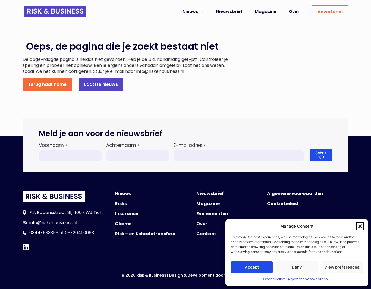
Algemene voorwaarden (308, 279)
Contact (206, 234)
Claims (123, 224)
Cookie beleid (282, 203)
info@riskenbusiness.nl (160, 71)
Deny (297, 267)
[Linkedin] (26, 247)
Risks (121, 203)
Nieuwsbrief (229, 11)
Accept (252, 267)
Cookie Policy (274, 279)
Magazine (265, 11)
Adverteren (330, 12)
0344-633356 (43, 233)
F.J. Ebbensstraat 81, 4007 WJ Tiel (65, 212)
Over (294, 11)
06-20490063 (79, 233)
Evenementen (212, 214)
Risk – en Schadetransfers (145, 234)
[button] (360, 226)
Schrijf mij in (320, 154)
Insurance (126, 214)
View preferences (341, 267)
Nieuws (190, 11)
